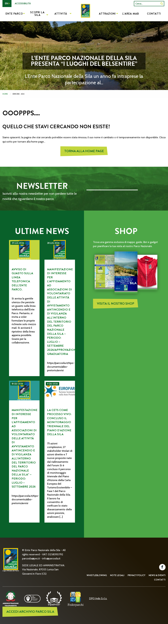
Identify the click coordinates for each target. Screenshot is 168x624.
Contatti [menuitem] (154, 14)
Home (5, 94)
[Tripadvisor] (54, 598)
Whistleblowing (97, 575)
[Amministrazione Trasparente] (10, 598)
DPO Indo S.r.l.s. (98, 598)
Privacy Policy (136, 575)
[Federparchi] (75, 598)
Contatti (160, 579)
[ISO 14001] (32, 598)
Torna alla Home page (84, 151)
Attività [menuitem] (60, 14)
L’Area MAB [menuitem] (130, 14)
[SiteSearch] (161, 3)
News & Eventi (157, 575)
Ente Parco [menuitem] (14, 14)
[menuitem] (84, 14)
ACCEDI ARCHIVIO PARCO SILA (30, 611)
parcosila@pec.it (31, 558)
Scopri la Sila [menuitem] (37, 13)
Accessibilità (23, 3)
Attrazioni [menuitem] (107, 14)
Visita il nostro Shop (115, 303)
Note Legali (117, 575)
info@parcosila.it (51, 558)
